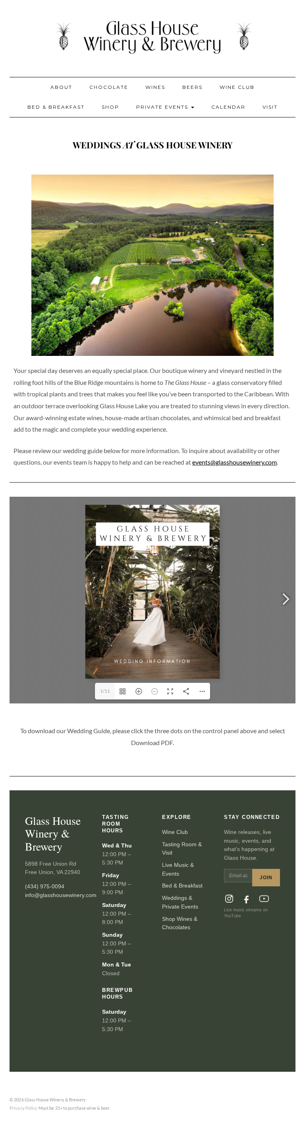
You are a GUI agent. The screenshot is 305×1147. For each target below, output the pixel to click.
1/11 (105, 691)
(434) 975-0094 (44, 886)
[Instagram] (229, 898)
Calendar (228, 107)
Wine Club (237, 87)
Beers (192, 87)
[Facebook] (246, 898)
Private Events (163, 107)
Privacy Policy (24, 1107)
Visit (270, 107)
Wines (155, 87)
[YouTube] (264, 898)
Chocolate (108, 87)
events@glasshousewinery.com (234, 462)
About (61, 87)
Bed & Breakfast (56, 107)
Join (266, 877)
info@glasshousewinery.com (61, 895)
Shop (110, 107)
